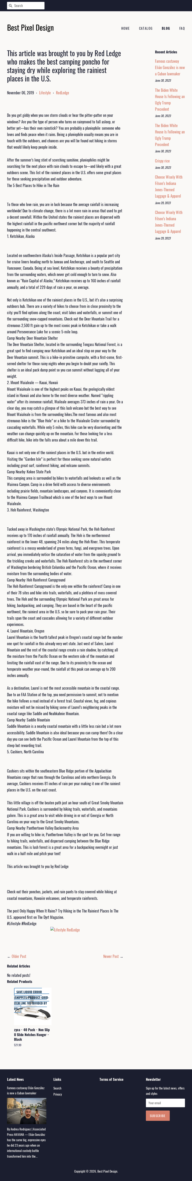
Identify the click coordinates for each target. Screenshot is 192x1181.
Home (125, 28)
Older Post (19, 956)
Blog (166, 28)
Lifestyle (45, 93)
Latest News (15, 1079)
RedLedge (62, 93)
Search (57, 1088)
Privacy (57, 1094)
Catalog (146, 28)
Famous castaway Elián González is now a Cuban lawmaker (170, 67)
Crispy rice (162, 161)
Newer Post (111, 956)
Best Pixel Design (107, 1171)
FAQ (182, 28)
